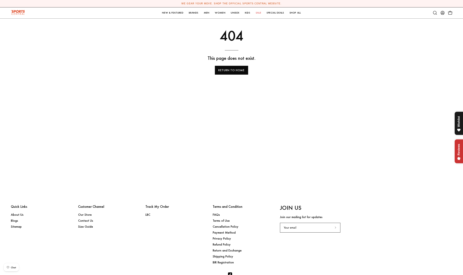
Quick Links (19, 207)
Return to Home (231, 70)
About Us (17, 214)
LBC (147, 214)
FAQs (216, 214)
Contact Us (85, 220)
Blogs (14, 220)
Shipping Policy (223, 256)
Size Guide (85, 226)
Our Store (85, 214)
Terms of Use (221, 220)
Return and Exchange (227, 250)
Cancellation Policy (225, 226)
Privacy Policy (222, 238)
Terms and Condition (227, 207)
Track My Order (157, 207)
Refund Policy (222, 244)
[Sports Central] (19, 13)
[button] (172, 12)
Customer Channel (91, 207)
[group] (231, 3)
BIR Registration (223, 262)
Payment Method (224, 232)
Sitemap (16, 226)
